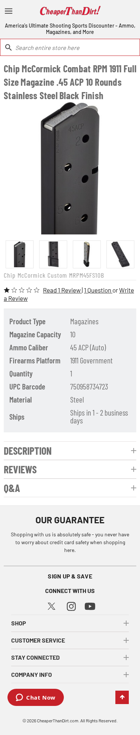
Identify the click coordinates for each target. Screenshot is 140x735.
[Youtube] (90, 605)
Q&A (12, 488)
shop (18, 623)
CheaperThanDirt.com (57, 720)
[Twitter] (51, 605)
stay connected (35, 657)
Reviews (20, 469)
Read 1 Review (62, 290)
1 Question (98, 290)
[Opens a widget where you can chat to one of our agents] (35, 698)
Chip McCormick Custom (35, 275)
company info (31, 674)
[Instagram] (71, 605)
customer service (38, 640)
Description (28, 450)
